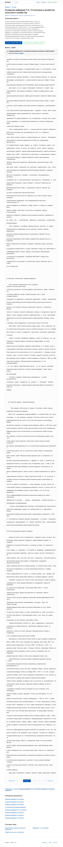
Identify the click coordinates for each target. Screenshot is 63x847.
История (14, 7)
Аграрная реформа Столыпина (14, 799)
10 (44, 780)
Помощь (43, 2)
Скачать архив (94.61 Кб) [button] (13, 43)
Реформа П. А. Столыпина (40, 828)
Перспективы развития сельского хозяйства (15, 828)
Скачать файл (19, 53)
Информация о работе (30, 789)
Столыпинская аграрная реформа (15, 807)
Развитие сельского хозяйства (14, 832)
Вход (38, 2)
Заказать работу (52, 2)
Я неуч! (15, 842)
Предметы (7, 7)
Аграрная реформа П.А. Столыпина (16, 810)
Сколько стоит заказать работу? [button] (34, 43)
